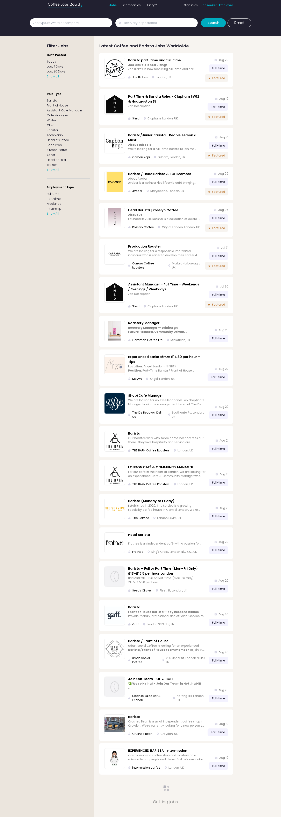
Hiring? (152, 5)
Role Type (54, 94)
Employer (226, 5)
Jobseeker (209, 5)
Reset (239, 22)
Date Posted (56, 55)
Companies (132, 5)
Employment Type (60, 187)
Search (213, 22)
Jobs (113, 5)
